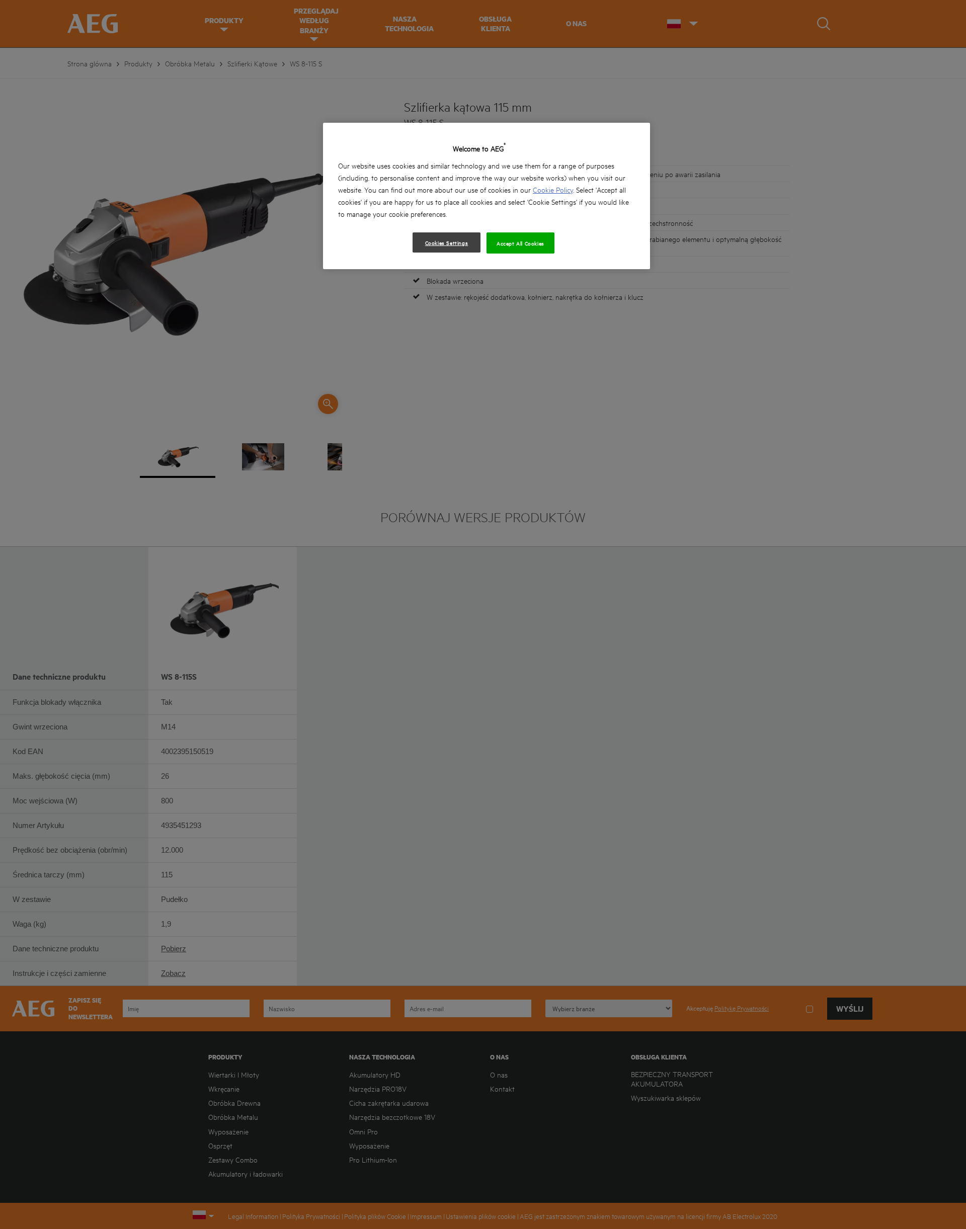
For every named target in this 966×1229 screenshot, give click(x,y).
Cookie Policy (553, 189)
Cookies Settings (446, 242)
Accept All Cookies (520, 243)
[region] (486, 196)
